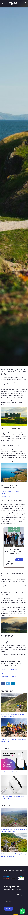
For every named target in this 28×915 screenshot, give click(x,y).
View (19, 559)
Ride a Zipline (6, 496)
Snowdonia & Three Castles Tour (11, 676)
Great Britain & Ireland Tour (9, 669)
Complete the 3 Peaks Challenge (11, 491)
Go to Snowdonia (7, 493)
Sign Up (8, 908)
